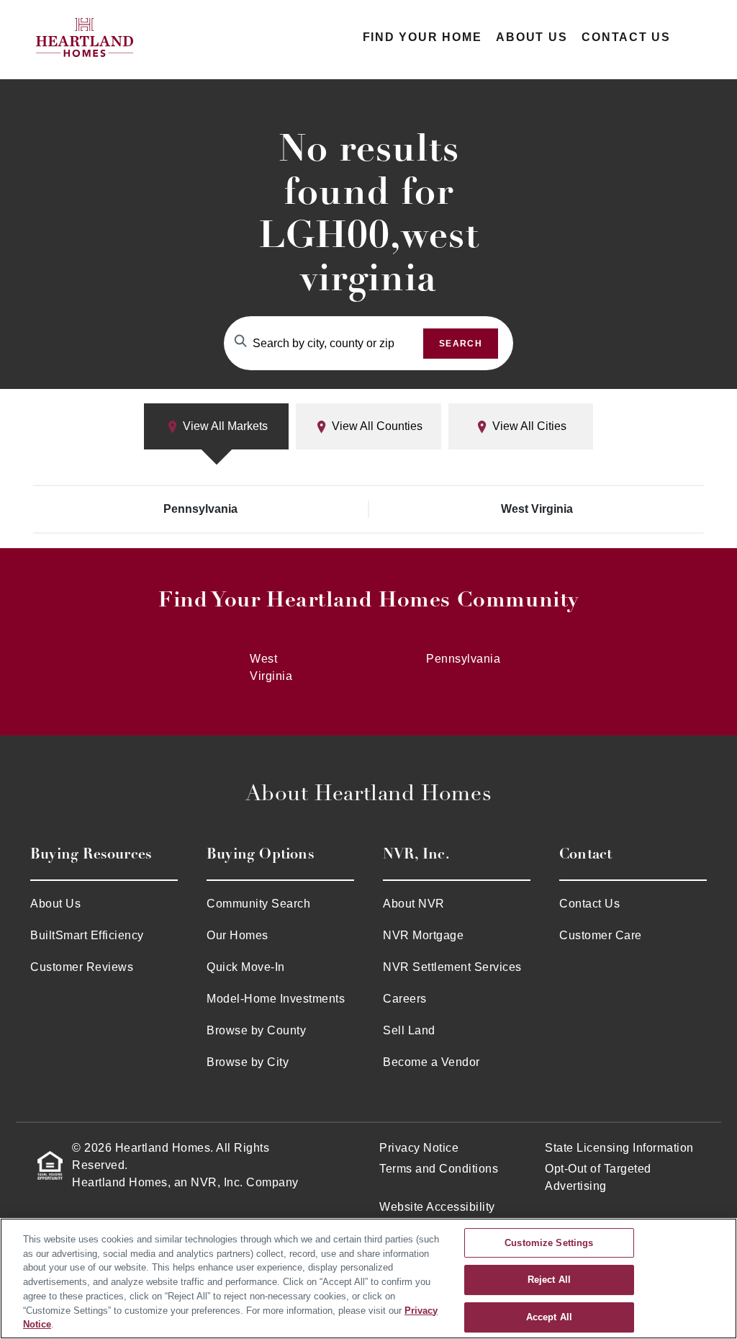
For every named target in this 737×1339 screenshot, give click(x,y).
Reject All (549, 1280)
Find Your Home (422, 37)
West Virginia (537, 509)
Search (460, 344)
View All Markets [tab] (224, 426)
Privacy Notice (418, 1148)
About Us (531, 37)
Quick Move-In (246, 967)
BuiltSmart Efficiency (87, 935)
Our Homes (237, 935)
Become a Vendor (431, 1062)
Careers (405, 999)
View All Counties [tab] (375, 426)
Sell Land (409, 1030)
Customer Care (600, 935)
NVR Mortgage (423, 935)
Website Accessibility (437, 1207)
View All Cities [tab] (527, 426)
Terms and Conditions (438, 1169)
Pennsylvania (200, 509)
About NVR (414, 903)
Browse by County (256, 1030)
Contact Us (626, 37)
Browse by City (248, 1062)
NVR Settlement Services (452, 967)
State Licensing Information (619, 1148)
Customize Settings (549, 1242)
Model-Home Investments (276, 999)
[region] (368, 1278)
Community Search (258, 903)
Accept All (549, 1317)
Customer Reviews (81, 967)
